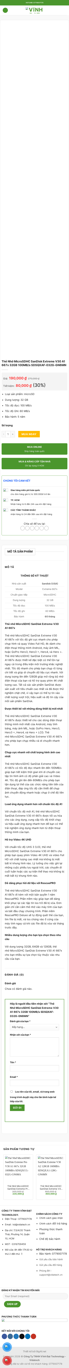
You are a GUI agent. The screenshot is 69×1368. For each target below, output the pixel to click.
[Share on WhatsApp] (22, 528)
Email (14, 1077)
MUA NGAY (29, 434)
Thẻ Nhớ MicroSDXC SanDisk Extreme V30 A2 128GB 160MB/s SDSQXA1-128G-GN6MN (51, 1187)
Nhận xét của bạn (20, 1034)
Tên (13, 1062)
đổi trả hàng (59, 1223)
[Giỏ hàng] (65, 10)
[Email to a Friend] (37, 528)
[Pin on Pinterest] (41, 528)
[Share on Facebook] (27, 528)
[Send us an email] (22, 1336)
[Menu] (5, 10)
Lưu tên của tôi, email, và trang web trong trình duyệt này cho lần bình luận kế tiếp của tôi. (33, 1096)
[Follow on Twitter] (16, 1336)
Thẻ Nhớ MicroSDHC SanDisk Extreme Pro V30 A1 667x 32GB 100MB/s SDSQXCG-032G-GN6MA (18, 1187)
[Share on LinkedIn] (46, 528)
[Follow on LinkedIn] (27, 1336)
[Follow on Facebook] (4, 1336)
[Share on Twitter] (32, 528)
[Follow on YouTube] (33, 1336)
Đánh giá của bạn (20, 1021)
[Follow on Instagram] (10, 1336)
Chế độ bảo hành (49, 1238)
